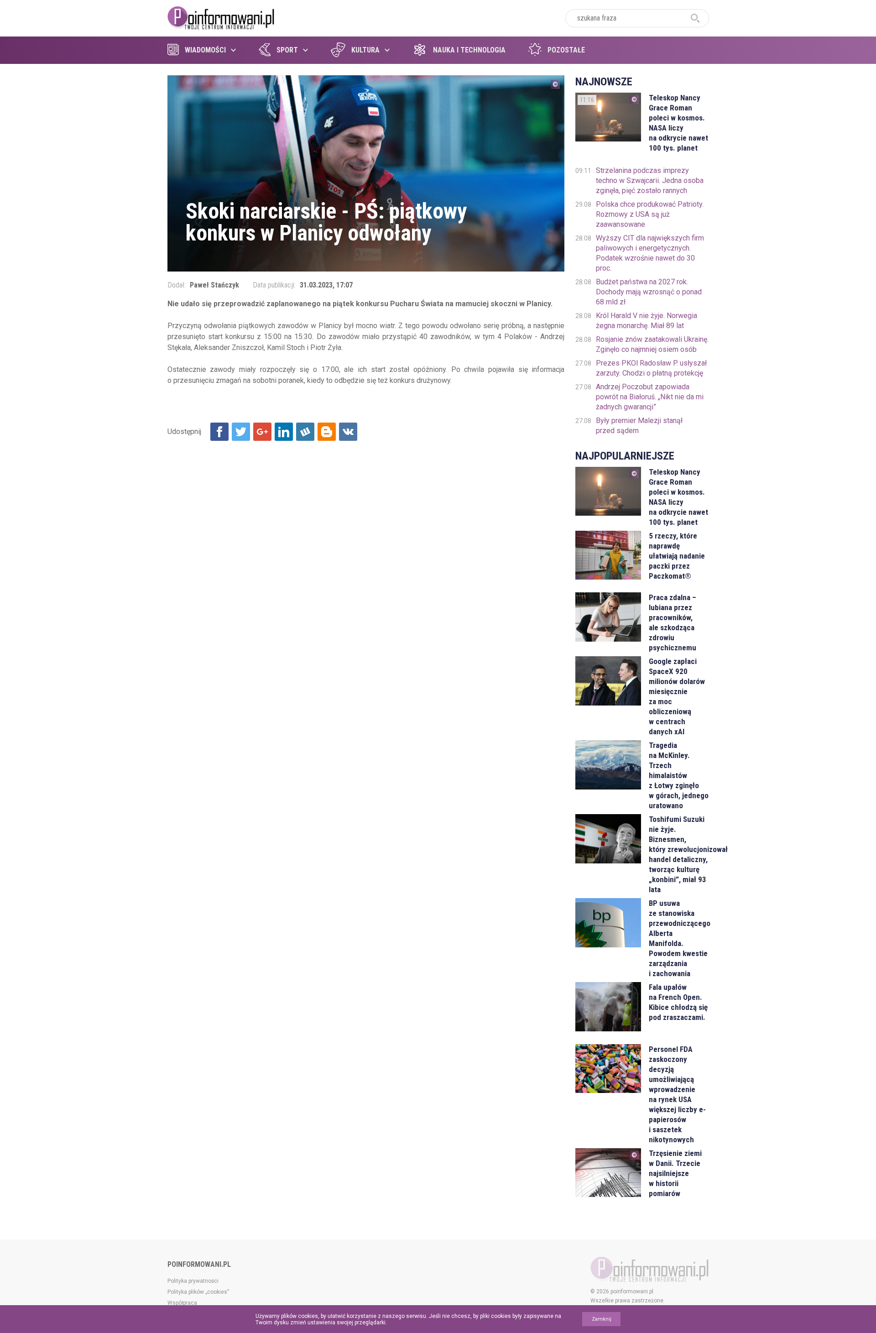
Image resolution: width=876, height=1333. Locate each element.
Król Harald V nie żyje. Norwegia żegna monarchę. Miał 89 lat (646, 320)
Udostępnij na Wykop (305, 432)
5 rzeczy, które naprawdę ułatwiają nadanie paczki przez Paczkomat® (677, 555)
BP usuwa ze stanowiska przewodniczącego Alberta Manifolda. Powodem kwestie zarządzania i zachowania (679, 938)
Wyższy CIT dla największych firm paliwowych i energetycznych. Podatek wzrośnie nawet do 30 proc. (650, 253)
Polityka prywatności (193, 1281)
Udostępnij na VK (348, 432)
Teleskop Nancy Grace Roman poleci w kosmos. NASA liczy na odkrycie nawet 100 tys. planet (678, 122)
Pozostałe (566, 50)
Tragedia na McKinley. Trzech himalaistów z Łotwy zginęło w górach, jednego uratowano (679, 775)
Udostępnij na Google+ (262, 432)
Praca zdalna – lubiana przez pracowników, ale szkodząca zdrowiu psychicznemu (672, 622)
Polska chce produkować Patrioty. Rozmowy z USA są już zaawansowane (650, 214)
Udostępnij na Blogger (327, 432)
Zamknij (601, 1319)
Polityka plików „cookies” (198, 1292)
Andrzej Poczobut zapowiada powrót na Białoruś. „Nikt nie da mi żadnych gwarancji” (650, 396)
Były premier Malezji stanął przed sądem (639, 425)
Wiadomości (205, 50)
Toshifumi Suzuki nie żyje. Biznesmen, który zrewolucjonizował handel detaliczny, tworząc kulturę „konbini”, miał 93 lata (679, 854)
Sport (287, 50)
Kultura (365, 50)
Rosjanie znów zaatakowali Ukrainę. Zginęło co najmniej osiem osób (652, 344)
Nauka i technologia (469, 50)
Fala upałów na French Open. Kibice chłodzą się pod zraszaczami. (678, 1002)
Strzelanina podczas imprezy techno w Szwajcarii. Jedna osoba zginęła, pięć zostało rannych (650, 180)
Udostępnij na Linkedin (284, 432)
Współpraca (182, 1303)
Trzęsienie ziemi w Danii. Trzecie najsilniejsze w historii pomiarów (675, 1173)
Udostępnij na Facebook (219, 432)
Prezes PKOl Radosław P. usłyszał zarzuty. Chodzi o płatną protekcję (651, 368)
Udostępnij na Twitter (241, 432)
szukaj (695, 18)
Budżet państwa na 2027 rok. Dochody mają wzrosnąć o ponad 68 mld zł (649, 291)
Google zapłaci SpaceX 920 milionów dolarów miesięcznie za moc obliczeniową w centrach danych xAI (677, 696)
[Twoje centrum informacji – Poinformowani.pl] (221, 17)
